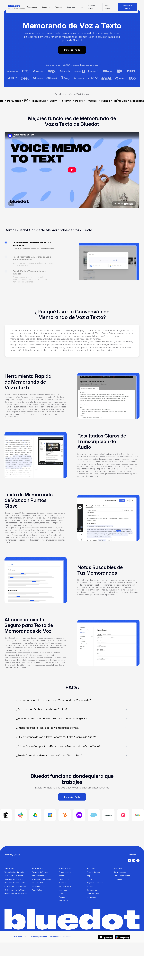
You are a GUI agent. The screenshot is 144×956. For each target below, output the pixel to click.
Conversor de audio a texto (14, 879)
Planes (81, 7)
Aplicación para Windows (41, 879)
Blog (88, 876)
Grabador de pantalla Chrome (15, 893)
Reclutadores (64, 879)
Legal (61, 893)
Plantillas (90, 886)
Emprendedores (65, 872)
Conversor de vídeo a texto (14, 883)
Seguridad (71, 7)
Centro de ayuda (93, 893)
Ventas (62, 876)
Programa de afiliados (95, 883)
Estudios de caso (93, 872)
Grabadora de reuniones (13, 876)
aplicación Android (39, 886)
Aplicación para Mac (39, 876)
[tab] (32, 248)
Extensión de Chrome (40, 872)
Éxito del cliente (65, 886)
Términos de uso (120, 872)
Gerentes (62, 883)
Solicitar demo (91, 7)
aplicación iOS (37, 883)
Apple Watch (37, 890)
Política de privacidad (122, 876)
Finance (62, 897)
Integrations (91, 897)
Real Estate (63, 901)
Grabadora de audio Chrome (15, 890)
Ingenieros (63, 890)
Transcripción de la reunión (14, 872)
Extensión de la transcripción (15, 886)
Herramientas (92, 890)
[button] (32, 7)
